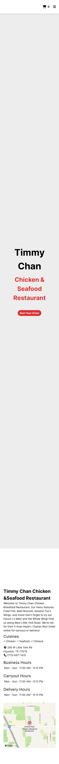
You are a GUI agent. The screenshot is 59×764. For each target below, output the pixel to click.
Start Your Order (29, 313)
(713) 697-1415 (16, 655)
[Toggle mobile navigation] (54, 7)
